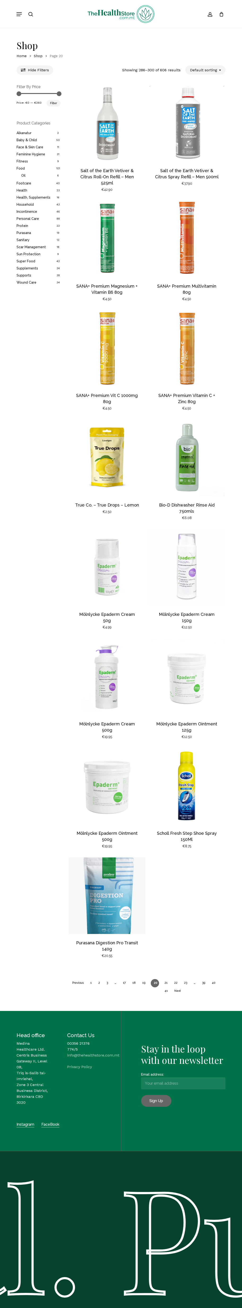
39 (203, 982)
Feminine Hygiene (31, 154)
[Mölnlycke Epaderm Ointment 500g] (107, 786)
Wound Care (26, 282)
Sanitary (23, 240)
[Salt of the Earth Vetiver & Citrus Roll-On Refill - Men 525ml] (107, 123)
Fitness (22, 161)
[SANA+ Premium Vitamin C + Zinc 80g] (186, 348)
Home (22, 56)
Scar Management (31, 247)
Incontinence (27, 211)
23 (185, 982)
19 (143, 982)
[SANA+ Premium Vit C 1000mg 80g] (107, 348)
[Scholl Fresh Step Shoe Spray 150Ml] (186, 786)
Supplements (27, 268)
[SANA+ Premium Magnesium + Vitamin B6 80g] (107, 239)
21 (166, 982)
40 (214, 982)
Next (177, 991)
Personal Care (28, 219)
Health (22, 190)
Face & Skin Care (30, 147)
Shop (38, 56)
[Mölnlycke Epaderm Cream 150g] (186, 567)
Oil (23, 175)
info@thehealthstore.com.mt (93, 1055)
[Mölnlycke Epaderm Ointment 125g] (186, 677)
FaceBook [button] (50, 1124)
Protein (22, 226)
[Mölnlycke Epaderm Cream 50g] (107, 567)
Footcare (24, 183)
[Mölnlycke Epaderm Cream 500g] (107, 677)
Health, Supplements (33, 197)
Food (21, 168)
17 (124, 982)
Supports (24, 275)
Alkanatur (24, 133)
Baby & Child (27, 140)
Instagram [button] (25, 1124)
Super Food (26, 261)
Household (25, 204)
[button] (19, 14)
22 (175, 982)
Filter (53, 103)
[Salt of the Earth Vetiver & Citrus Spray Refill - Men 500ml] (186, 123)
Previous (78, 982)
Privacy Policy (79, 1067)
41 (166, 991)
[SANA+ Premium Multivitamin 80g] (186, 239)
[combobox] (205, 70)
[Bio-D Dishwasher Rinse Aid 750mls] (186, 458)
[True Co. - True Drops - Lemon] (107, 458)
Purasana (24, 233)
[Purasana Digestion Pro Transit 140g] (107, 895)
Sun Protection (28, 254)
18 (134, 982)
